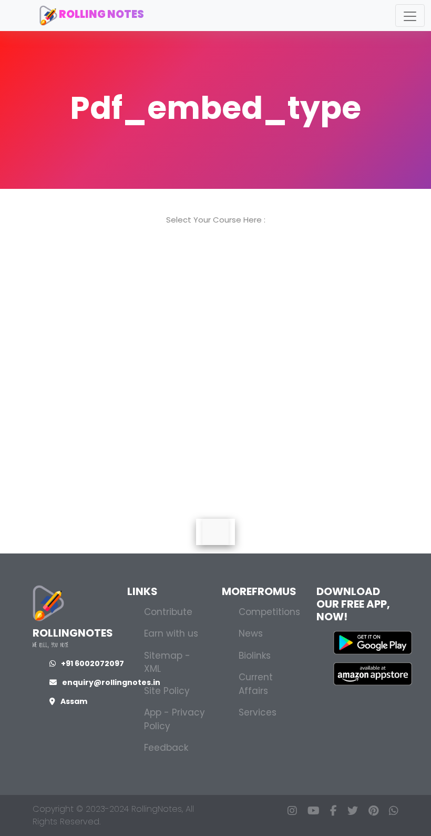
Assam (73, 701)
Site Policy (167, 690)
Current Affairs (256, 684)
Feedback (166, 747)
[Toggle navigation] (410, 15)
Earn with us (171, 633)
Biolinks (255, 655)
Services (257, 712)
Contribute (168, 612)
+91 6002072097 (92, 663)
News (251, 633)
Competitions (269, 612)
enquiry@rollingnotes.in (111, 682)
